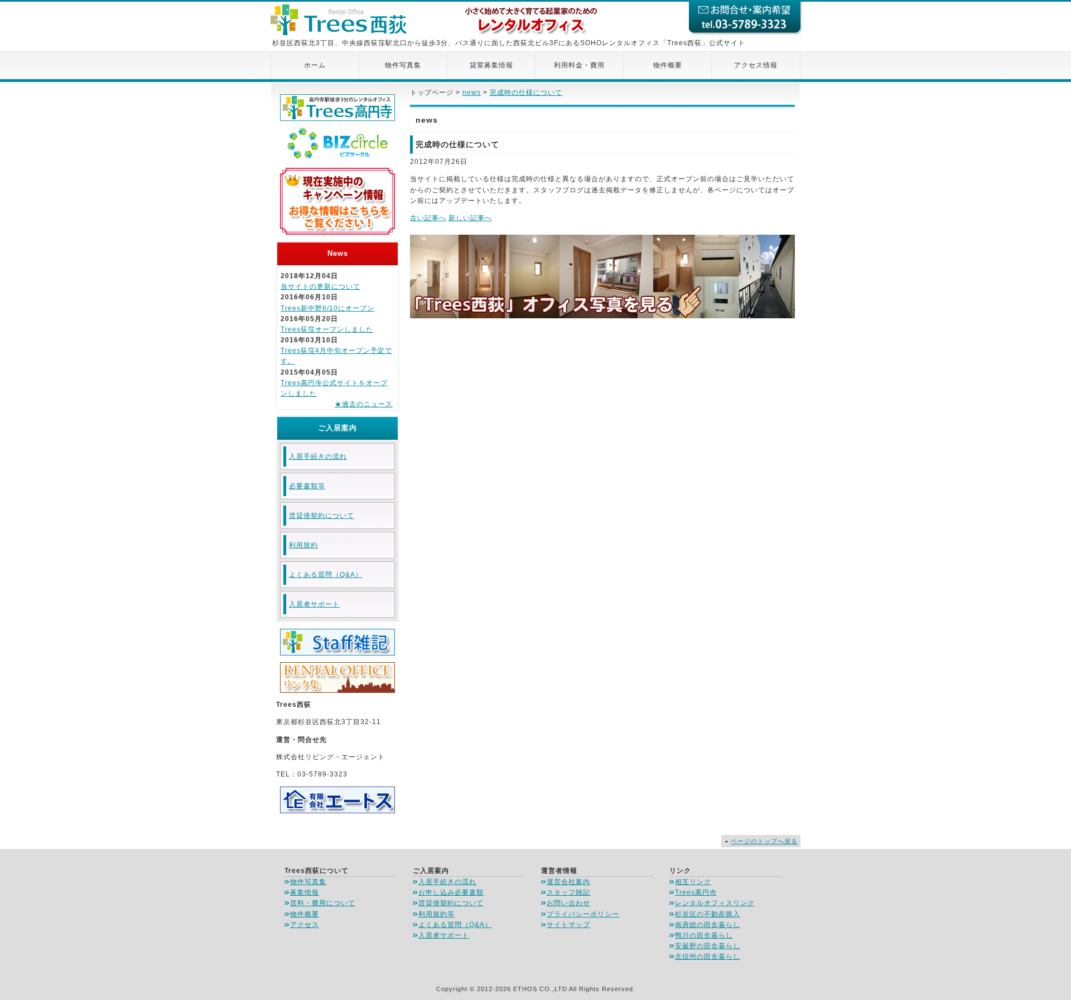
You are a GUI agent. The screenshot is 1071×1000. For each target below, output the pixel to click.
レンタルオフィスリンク (715, 903)
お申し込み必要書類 (451, 892)
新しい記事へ (470, 218)
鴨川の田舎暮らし (704, 935)
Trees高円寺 (696, 892)
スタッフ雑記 (568, 892)
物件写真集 (403, 65)
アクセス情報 (756, 65)
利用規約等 (436, 914)
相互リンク (693, 882)
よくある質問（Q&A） (326, 575)
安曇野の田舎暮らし (707, 946)
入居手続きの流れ (318, 456)
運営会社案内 (568, 882)
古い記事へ (428, 218)
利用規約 (303, 545)
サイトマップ (568, 925)
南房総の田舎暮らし (707, 925)
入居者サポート (314, 604)
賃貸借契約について (321, 516)
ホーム (315, 65)
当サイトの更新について (320, 286)
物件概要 (667, 65)
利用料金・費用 (579, 65)
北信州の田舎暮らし (707, 956)
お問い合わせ (568, 903)
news (471, 92)
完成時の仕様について (526, 92)
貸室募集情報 (491, 65)
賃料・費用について (322, 903)
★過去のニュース (364, 404)
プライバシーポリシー (583, 914)
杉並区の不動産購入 (707, 914)
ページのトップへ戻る (764, 841)
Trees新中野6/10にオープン (327, 308)
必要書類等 (307, 486)
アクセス (304, 925)
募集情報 (304, 892)
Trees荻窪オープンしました (327, 329)
